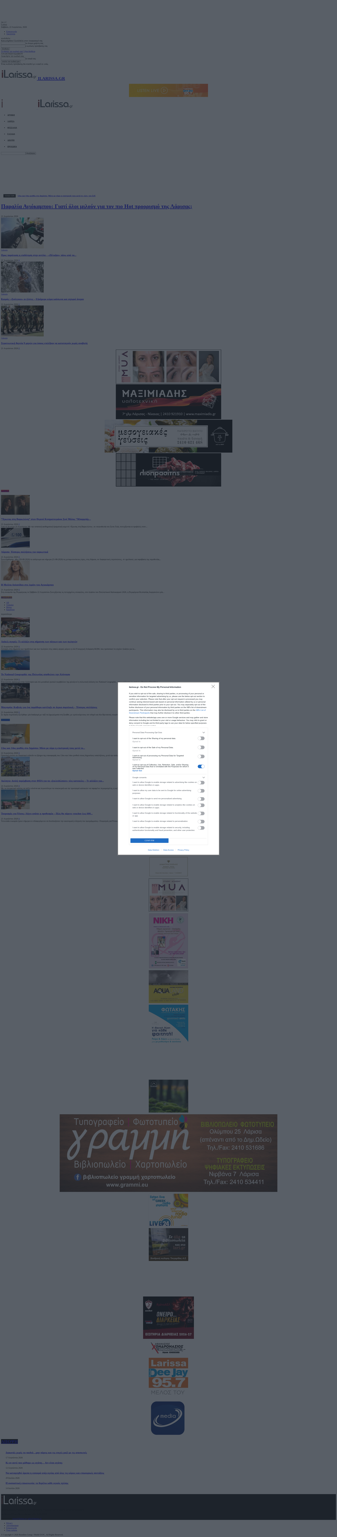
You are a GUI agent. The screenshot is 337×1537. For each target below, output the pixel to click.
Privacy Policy (183, 850)
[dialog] (168, 768)
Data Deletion (153, 850)
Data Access (168, 850)
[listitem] (168, 732)
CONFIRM (149, 841)
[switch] (201, 738)
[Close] (214, 687)
